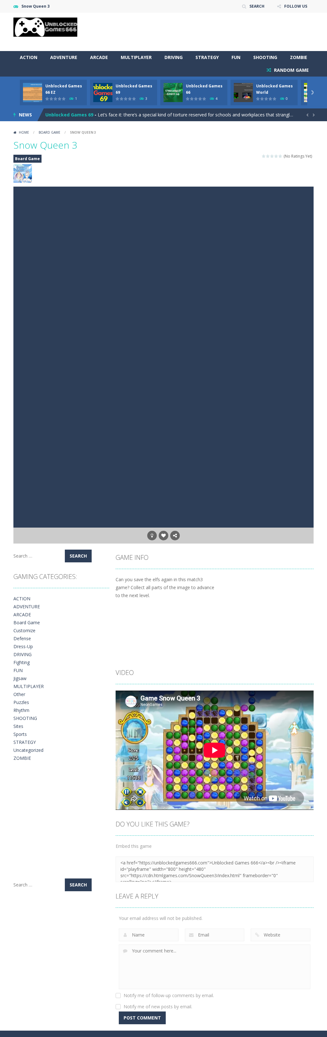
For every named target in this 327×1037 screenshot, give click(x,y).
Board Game (49, 132)
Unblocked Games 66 (69, 119)
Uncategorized (28, 750)
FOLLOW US (295, 6)
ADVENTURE (63, 57)
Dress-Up (23, 646)
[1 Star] (264, 156)
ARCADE (99, 57)
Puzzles (21, 702)
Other (19, 694)
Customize (24, 630)
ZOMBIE (298, 57)
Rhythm (21, 710)
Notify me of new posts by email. (158, 1007)
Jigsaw (20, 678)
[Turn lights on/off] (152, 535)
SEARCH (256, 6)
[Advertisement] (197, 32)
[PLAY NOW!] (32, 92)
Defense (22, 638)
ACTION (28, 57)
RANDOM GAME (291, 70)
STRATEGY (207, 57)
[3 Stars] (272, 156)
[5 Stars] (280, 156)
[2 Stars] (268, 156)
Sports (20, 734)
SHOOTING (265, 57)
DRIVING (173, 57)
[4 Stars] (276, 156)
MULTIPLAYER (136, 57)
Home (24, 132)
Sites (18, 726)
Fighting (21, 662)
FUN (236, 57)
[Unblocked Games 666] (45, 27)
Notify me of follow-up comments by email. (169, 995)
